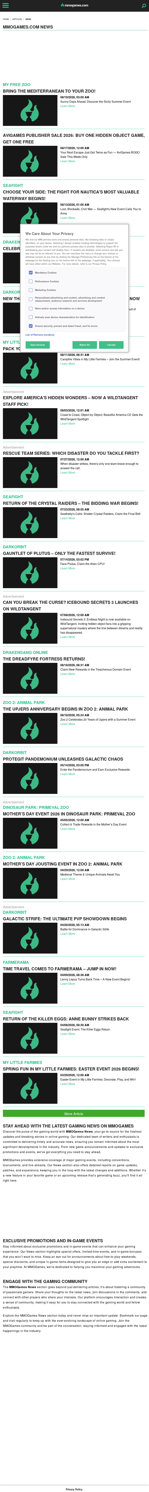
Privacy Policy (74, 1489)
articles (17, 19)
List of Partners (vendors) (39, 334)
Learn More (67, 106)
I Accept (111, 344)
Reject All (85, 344)
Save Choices (38, 344)
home (6, 19)
